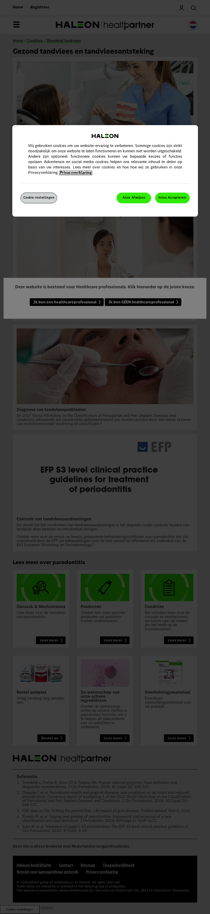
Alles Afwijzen (133, 198)
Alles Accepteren (172, 198)
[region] (105, 171)
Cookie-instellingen (39, 198)
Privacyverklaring (76, 173)
